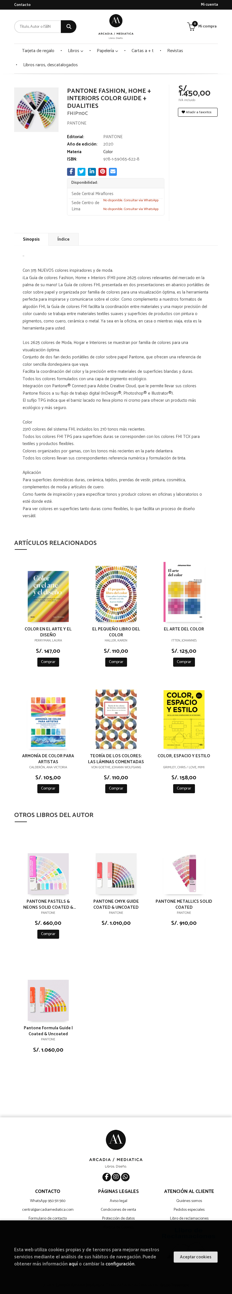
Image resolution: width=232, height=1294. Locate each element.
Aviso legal (118, 1201)
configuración (120, 1264)
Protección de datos (118, 1218)
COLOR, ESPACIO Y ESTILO (184, 756)
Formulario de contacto (48, 1218)
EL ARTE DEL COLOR (184, 629)
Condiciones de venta (118, 1210)
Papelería (106, 51)
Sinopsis (31, 239)
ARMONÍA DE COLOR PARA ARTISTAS (48, 758)
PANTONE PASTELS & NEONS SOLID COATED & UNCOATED (48, 904)
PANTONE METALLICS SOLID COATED (184, 904)
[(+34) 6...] (125, 1177)
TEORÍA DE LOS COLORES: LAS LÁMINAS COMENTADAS (116, 758)
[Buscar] (68, 26)
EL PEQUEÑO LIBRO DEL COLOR (116, 632)
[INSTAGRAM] (116, 1177)
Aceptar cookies (195, 1257)
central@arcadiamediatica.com (48, 1210)
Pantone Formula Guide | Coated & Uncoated (48, 1030)
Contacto (22, 5)
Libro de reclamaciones (189, 1218)
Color (108, 151)
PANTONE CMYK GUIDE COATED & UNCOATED (116, 904)
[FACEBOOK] (106, 1177)
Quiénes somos (189, 1201)
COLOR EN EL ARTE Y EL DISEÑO (48, 632)
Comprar (48, 662)
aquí (73, 1264)
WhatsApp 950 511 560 (47, 1201)
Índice (63, 239)
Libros (74, 51)
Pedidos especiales (189, 1210)
